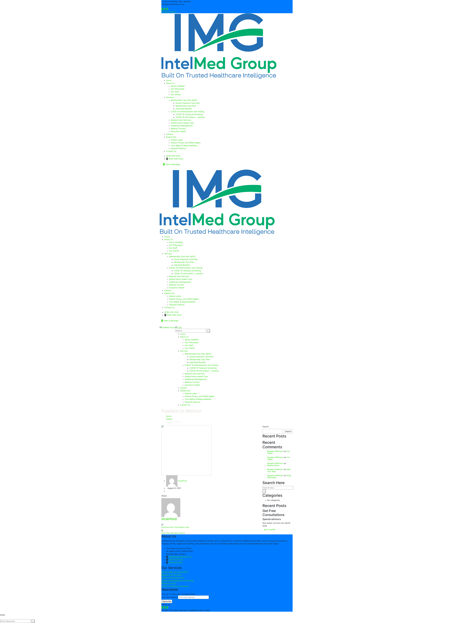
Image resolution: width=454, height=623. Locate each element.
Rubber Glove (273, 465)
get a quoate (270, 529)
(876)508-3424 (176, 562)
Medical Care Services (171, 575)
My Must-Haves (178, 533)
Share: (164, 496)
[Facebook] (168, 496)
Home (168, 416)
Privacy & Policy (168, 12)
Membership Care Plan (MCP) (174, 572)
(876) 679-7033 (173, 156)
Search (265, 426)
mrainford (182, 481)
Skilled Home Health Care (172, 578)
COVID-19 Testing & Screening (174, 586)
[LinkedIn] (174, 496)
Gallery (169, 419)
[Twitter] (170, 496)
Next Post (166, 533)
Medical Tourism (168, 583)
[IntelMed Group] (167, 327)
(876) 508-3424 (176, 159)
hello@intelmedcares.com (180, 557)
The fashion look (181, 527)
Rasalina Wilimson (275, 451)
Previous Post (167, 527)
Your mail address (169, 597)
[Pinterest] (172, 496)
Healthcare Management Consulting (177, 580)
